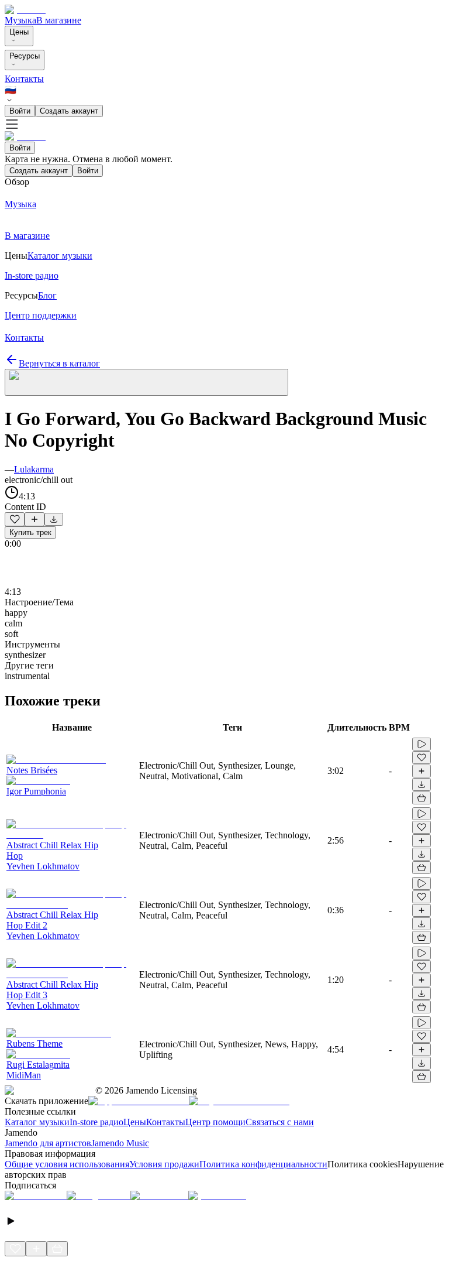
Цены (19, 32)
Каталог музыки (37, 1122)
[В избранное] (15, 519)
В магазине (58, 20)
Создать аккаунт (69, 111)
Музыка (20, 20)
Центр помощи (215, 1122)
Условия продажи (164, 1164)
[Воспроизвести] (421, 744)
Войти (19, 111)
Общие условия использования (67, 1164)
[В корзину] (421, 797)
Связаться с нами (280, 1122)
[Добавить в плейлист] (34, 519)
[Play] (146, 382)
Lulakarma (34, 469)
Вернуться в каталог (59, 363)
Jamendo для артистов (48, 1143)
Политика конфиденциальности (263, 1164)
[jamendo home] (25, 10)
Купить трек (30, 532)
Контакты (24, 79)
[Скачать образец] (53, 519)
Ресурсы (24, 56)
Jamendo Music (120, 1143)
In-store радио (96, 1122)
